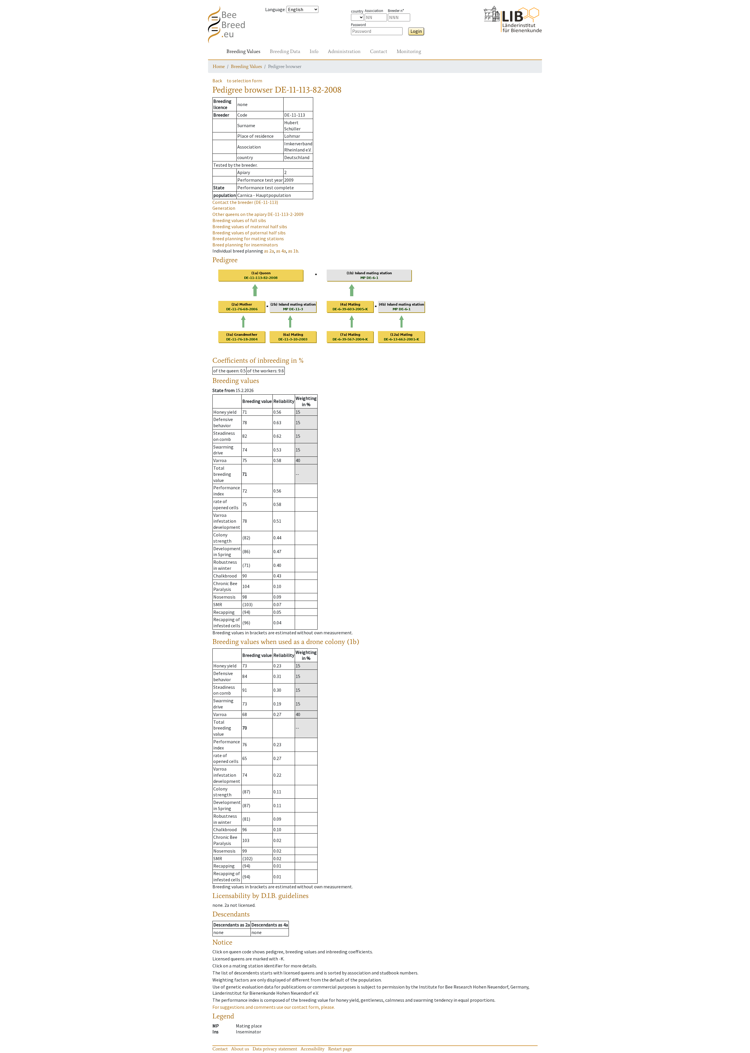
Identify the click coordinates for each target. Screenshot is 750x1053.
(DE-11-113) (245, 202)
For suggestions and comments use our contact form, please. (273, 1007)
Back (217, 81)
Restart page (340, 1049)
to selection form (244, 81)
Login (416, 31)
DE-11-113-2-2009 (258, 214)
